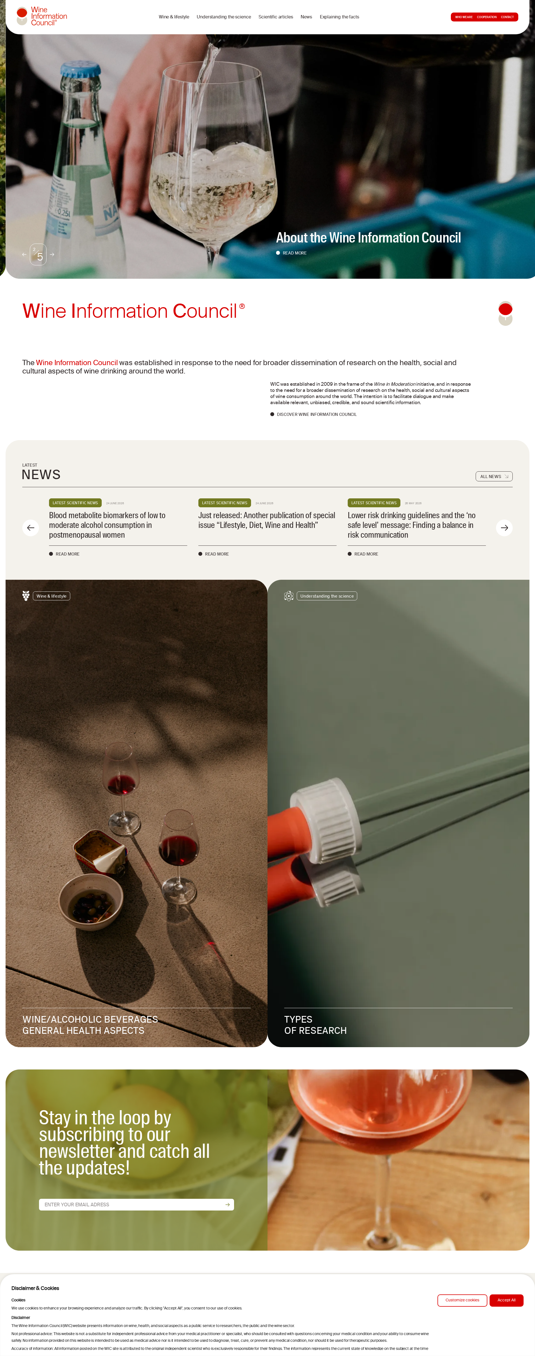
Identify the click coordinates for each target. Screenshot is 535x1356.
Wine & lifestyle (174, 17)
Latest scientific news (75, 503)
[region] (267, 1315)
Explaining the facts (339, 17)
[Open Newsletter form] (227, 1204)
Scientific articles (276, 17)
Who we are (463, 17)
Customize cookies (462, 1300)
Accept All (506, 1300)
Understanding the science (224, 17)
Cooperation (487, 17)
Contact (507, 17)
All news (490, 476)
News (306, 17)
